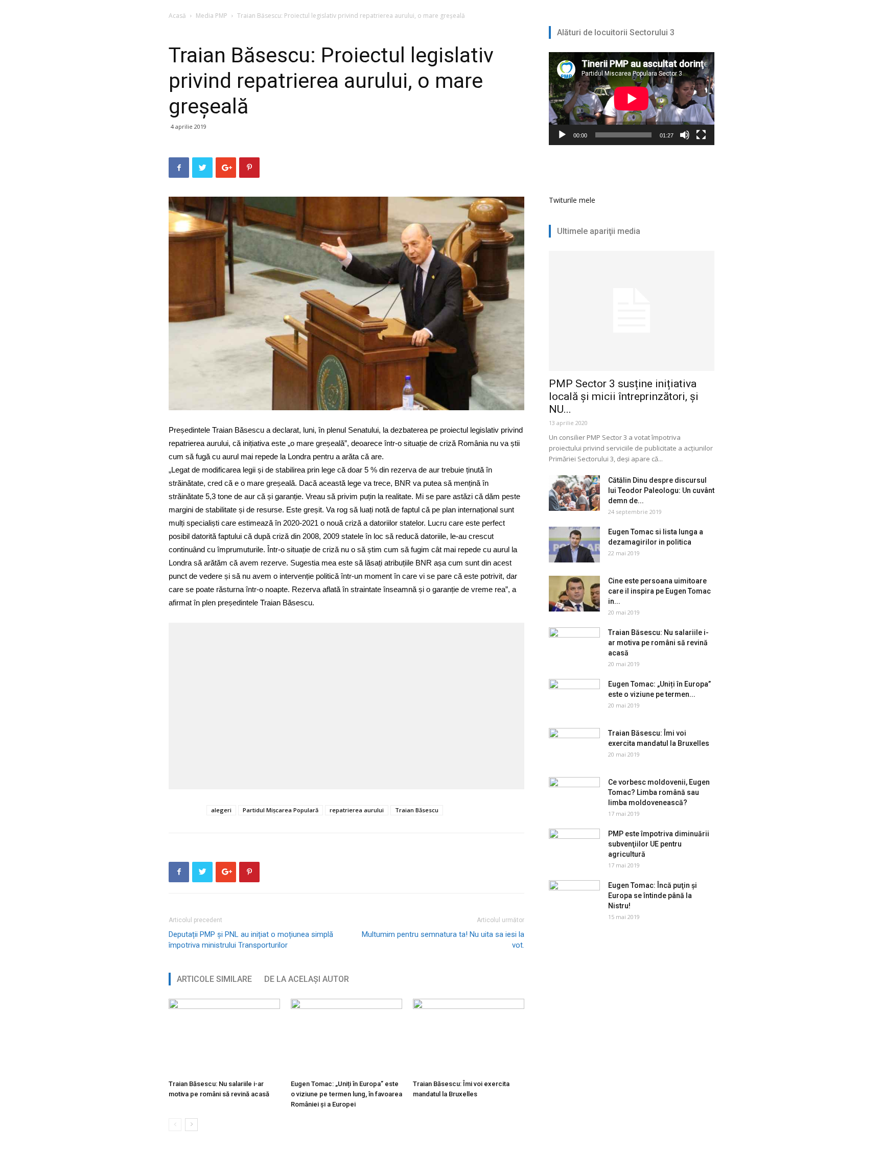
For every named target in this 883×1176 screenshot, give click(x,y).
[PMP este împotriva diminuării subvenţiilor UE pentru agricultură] (574, 846)
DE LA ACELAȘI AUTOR (306, 979)
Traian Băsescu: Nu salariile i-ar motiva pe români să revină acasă (658, 642)
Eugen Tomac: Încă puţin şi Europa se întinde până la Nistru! (652, 895)
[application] (631, 98)
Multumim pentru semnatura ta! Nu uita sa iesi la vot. (443, 940)
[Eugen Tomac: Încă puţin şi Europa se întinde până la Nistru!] (574, 898)
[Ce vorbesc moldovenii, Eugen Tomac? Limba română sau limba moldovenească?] (574, 795)
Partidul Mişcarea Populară (280, 810)
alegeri (221, 810)
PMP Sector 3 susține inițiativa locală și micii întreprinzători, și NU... (624, 396)
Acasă (177, 15)
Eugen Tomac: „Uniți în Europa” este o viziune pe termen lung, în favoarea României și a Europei (346, 1094)
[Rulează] (562, 135)
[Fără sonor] (685, 135)
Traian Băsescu (416, 810)
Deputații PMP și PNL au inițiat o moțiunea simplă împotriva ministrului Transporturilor (251, 940)
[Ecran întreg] (701, 135)
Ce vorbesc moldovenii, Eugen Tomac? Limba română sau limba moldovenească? (659, 792)
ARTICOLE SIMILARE (214, 979)
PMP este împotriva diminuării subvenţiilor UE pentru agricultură (658, 844)
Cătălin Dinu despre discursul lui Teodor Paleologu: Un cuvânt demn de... (661, 490)
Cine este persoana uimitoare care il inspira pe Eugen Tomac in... (659, 591)
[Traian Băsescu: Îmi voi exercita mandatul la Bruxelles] (468, 1037)
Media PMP (211, 15)
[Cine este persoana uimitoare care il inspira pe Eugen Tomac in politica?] (574, 593)
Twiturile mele (572, 200)
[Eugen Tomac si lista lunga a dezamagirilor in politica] (574, 544)
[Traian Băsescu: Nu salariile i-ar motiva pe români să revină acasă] (224, 1037)
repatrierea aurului (357, 810)
